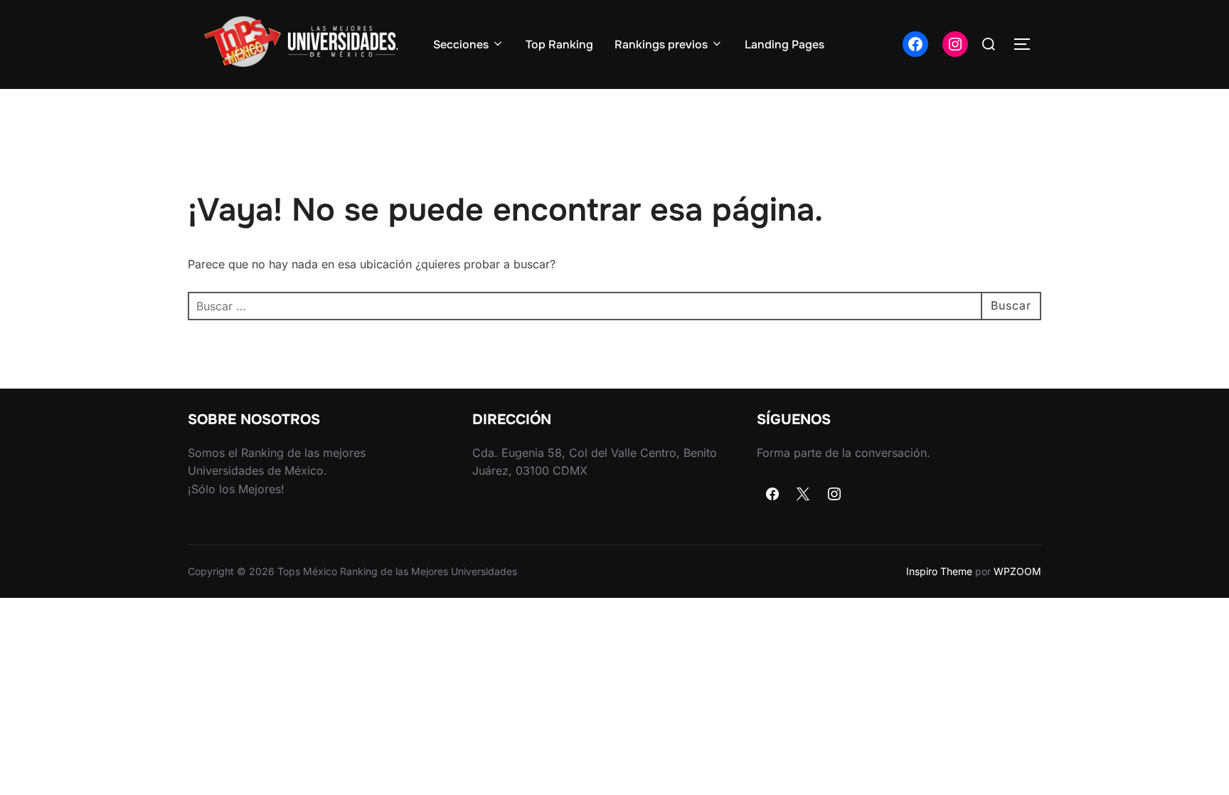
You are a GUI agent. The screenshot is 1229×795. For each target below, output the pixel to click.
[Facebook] (772, 494)
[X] (803, 494)
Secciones (461, 44)
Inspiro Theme (939, 571)
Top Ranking (559, 44)
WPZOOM (1017, 571)
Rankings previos (661, 44)
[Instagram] (834, 494)
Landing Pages (784, 44)
